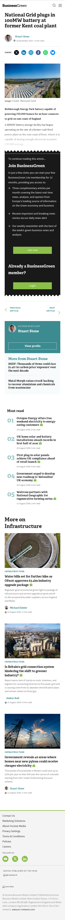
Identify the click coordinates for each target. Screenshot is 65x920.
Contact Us (8, 816)
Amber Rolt (12, 698)
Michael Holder (18, 607)
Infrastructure (14, 571)
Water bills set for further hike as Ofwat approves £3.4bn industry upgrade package (28, 580)
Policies (6, 841)
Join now (32, 250)
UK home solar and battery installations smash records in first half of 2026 (36, 440)
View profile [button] (33, 346)
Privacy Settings (11, 831)
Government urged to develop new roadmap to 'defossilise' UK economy (36, 477)
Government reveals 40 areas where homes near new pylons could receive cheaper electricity (31, 761)
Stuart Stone (22, 36)
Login (32, 285)
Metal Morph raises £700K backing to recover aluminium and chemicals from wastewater (31, 384)
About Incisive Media (14, 826)
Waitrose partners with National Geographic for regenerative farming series (35, 495)
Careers (6, 846)
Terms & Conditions (13, 836)
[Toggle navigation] (59, 5)
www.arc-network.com (23, 909)
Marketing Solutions (13, 821)
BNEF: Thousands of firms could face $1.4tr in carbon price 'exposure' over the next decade (32, 367)
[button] (54, 5)
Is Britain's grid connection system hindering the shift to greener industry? (29, 671)
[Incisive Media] (8, 886)
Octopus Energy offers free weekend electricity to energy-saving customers (36, 421)
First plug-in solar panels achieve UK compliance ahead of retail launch (36, 458)
